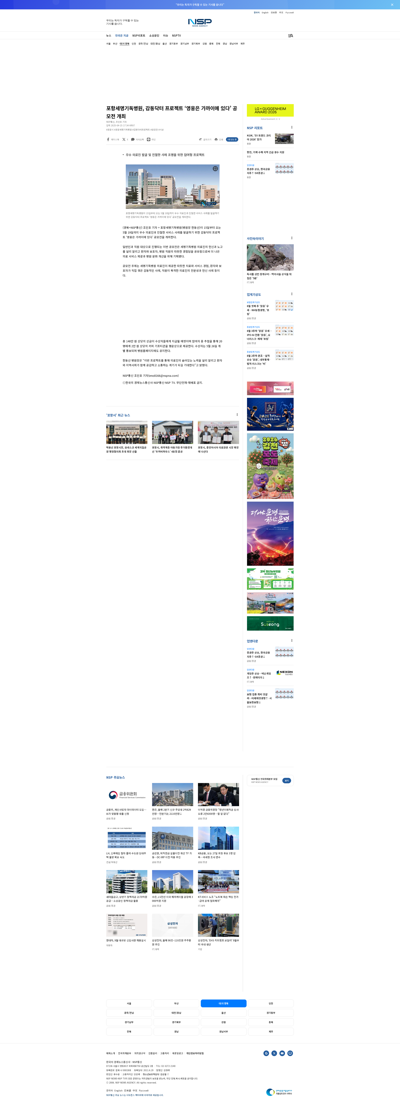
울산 (223, 1012)
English (265, 12)
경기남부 (129, 1022)
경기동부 (271, 1012)
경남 (176, 1031)
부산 (176, 1003)
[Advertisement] (310, 139)
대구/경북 (223, 1003)
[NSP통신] (200, 23)
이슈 (165, 35)
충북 (271, 1022)
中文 (281, 12)
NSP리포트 (138, 35)
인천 (271, 1003)
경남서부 (223, 1031)
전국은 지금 (121, 35)
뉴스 (108, 35)
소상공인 (154, 35)
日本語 (274, 12)
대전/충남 (176, 1012)
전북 (129, 1031)
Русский (290, 12)
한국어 (257, 12)
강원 (223, 1022)
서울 (129, 1003)
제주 (271, 1031)
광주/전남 (129, 1012)
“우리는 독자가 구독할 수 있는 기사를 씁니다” (200, 4)
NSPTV (176, 35)
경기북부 (176, 1022)
